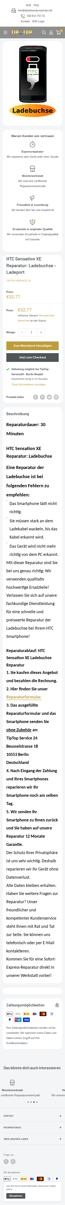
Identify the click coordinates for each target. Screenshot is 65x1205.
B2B (28, 5)
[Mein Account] (51, 32)
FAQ (36, 5)
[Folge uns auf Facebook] (6, 1161)
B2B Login (38, 21)
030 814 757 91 (36, 15)
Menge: (11, 332)
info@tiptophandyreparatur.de (35, 10)
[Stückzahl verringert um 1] (22, 332)
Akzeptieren (15, 1195)
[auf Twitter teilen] (49, 397)
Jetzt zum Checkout (32, 357)
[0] (58, 32)
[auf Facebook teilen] (35, 397)
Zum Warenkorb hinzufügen (33, 345)
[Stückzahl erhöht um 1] (41, 332)
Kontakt (25, 21)
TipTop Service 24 (18, 280)
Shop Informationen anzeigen (28, 384)
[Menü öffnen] (5, 32)
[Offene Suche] (44, 32)
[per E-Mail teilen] (56, 397)
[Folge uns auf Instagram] (13, 1161)
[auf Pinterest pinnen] (42, 397)
